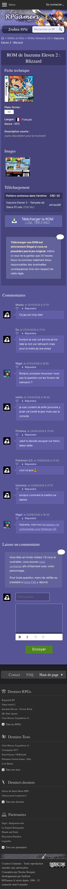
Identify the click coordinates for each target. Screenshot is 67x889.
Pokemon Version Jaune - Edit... (17, 759)
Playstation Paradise (11, 836)
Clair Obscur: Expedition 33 (15, 718)
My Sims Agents (10, 713)
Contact (14, 674)
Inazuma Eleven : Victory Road (17, 709)
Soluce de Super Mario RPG (15, 791)
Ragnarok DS (8, 700)
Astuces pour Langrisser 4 (14, 795)
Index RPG (17, 29)
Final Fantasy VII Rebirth (14, 754)
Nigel (19, 363)
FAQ (29, 674)
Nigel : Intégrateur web (13, 823)
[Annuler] (35, 637)
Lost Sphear (7, 763)
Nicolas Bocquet (26, 872)
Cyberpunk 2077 (10, 750)
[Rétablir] (43, 637)
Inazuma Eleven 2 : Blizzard (42, 57)
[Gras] (19, 637)
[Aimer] (17, 308)
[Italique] (27, 637)
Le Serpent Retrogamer (13, 827)
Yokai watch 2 (9, 704)
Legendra (6, 841)
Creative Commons (11, 863)
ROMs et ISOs (16, 38)
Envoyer (39, 649)
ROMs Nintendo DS (39, 38)
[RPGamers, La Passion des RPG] (23, 17)
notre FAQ (30, 582)
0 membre (23, 884)
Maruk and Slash (10, 832)
